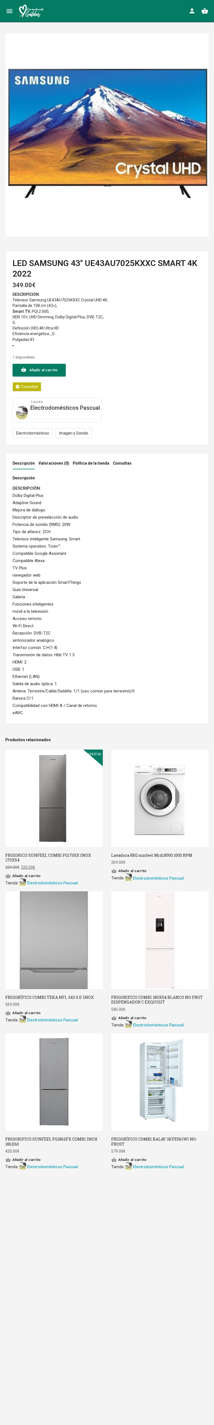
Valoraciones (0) (53, 463)
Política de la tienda (91, 463)
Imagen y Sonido (73, 433)
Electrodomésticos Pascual (65, 407)
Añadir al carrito (43, 370)
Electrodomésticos (32, 433)
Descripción (24, 463)
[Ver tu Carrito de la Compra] (204, 10)
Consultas (122, 463)
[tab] (25, 464)
